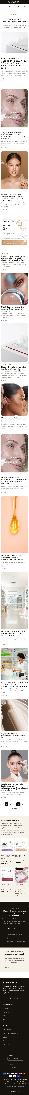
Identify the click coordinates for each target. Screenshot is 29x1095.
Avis (4, 1019)
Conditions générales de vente (10, 1088)
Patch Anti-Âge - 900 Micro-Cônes (21, 856)
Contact (5, 1037)
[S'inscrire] (24, 967)
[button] (3, 6)
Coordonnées (21, 1086)
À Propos (5, 1016)
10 (22, 804)
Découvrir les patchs (14, 929)
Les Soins (5, 1008)
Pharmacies (6, 1012)
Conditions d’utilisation (22, 1083)
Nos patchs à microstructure (10, 1033)
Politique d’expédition (11, 1086)
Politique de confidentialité (9, 1083)
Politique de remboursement (18, 1081)
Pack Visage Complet (19, 885)
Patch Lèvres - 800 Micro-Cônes (7, 885)
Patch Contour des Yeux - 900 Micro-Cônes (7, 857)
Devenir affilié (6, 1044)
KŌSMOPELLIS (7, 1030)
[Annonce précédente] (3, 2)
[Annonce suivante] (26, 2)
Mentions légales (23, 1088)
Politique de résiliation (15, 1091)
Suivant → (14, 808)
